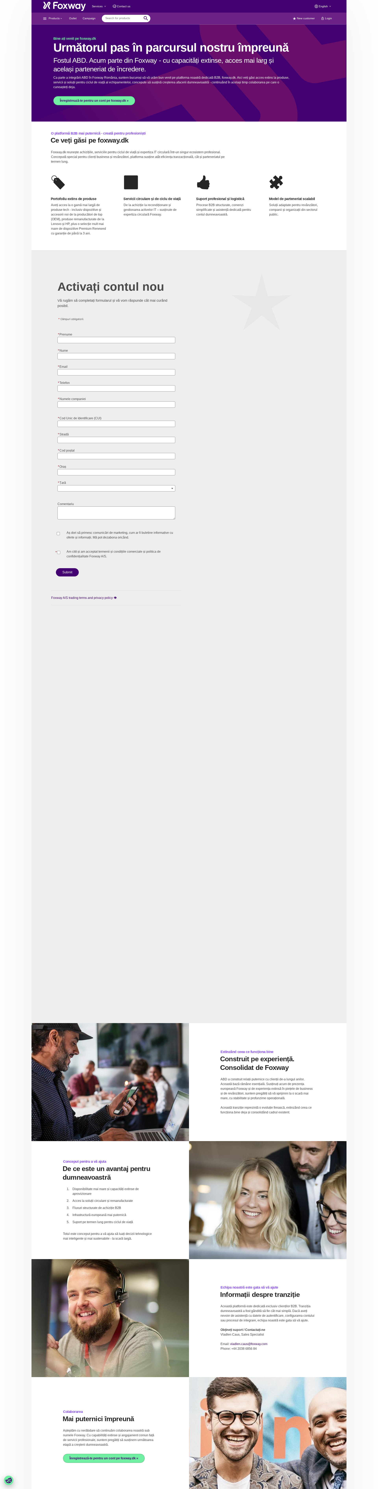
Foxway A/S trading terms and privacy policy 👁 (84, 597)
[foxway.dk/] (64, 6)
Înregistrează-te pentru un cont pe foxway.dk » (94, 100)
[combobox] (123, 18)
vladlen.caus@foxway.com (248, 1344)
